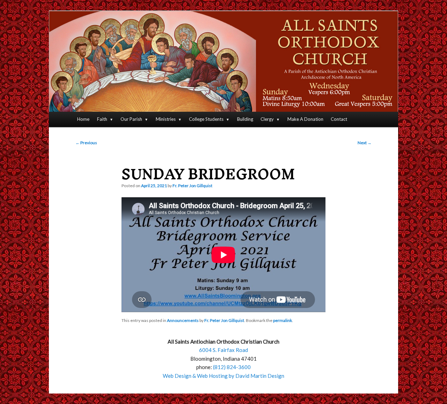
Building (245, 119)
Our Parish (131, 119)
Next (365, 142)
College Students (206, 119)
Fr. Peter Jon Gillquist (192, 185)
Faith (102, 119)
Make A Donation (305, 119)
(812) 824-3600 (232, 367)
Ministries (166, 119)
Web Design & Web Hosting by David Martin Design (223, 376)
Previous (86, 142)
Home (83, 119)
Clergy (267, 119)
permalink (282, 320)
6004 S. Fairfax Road (223, 350)
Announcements (183, 320)
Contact (339, 119)
